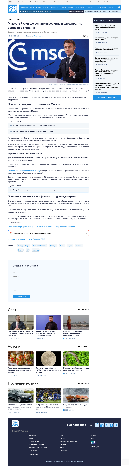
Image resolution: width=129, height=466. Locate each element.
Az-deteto (86, 1)
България (24, 7)
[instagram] (111, 425)
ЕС (28, 250)
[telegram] (116, 425)
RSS (92, 438)
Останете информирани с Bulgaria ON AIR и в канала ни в (42, 227)
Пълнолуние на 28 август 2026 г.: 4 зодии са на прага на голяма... (48, 370)
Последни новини (76, 11)
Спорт (45, 7)
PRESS (62, 438)
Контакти (32, 435)
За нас (31, 438)
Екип (61, 435)
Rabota (80, 1)
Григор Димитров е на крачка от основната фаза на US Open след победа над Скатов (106, 72)
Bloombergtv (25, 1)
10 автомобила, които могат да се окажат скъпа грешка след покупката (20, 407)
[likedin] (102, 425)
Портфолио (33, 450)
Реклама (63, 444)
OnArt (93, 442)
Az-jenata (50, 1)
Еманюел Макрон (39, 246)
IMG (10, 1)
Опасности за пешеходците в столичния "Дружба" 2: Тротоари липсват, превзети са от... (107, 86)
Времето (117, 11)
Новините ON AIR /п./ (43, 11)
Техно (63, 7)
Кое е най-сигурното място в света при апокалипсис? (106, 49)
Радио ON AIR (105, 11)
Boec (108, 1)
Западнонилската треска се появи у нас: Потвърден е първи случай (106, 60)
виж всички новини (107, 97)
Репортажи (79, 7)
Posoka (104, 1)
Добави (21, 296)
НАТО (20, 250)
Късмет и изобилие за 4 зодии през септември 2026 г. (76, 369)
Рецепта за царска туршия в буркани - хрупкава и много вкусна (20, 370)
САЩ (62, 246)
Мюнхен (36, 250)
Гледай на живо (26, 11)
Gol (40, 1)
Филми (93, 435)
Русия (70, 246)
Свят (32, 7)
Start (99, 1)
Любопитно (54, 7)
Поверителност (34, 441)
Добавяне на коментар (25, 265)
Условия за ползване (36, 444)
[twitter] (107, 425)
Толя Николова (39, 36)
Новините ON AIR (92, 11)
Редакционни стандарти (38, 447)
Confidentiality (34, 454)
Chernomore (93, 1)
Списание (63, 450)
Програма (102, 7)
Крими (38, 7)
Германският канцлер (24, 171)
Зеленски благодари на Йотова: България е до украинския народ (45, 333)
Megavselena (114, 1)
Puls (55, 1)
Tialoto (44, 1)
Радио (62, 447)
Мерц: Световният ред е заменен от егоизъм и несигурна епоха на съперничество (44, 190)
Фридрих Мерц (23, 246)
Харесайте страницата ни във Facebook (26, 239)
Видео (70, 7)
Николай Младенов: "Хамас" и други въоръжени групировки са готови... (20, 333)
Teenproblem (61, 1)
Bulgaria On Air (34, 1)
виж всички (81, 310)
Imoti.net (75, 1)
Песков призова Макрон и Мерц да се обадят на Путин (33, 125)
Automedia (68, 1)
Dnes (19, 1)
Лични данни (95, 446)
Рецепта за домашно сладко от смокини (106, 39)
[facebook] (97, 425)
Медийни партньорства (68, 441)
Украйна (79, 246)
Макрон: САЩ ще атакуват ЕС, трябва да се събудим (33, 131)
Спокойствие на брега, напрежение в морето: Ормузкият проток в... (72, 333)
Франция (53, 246)
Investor (15, 1)
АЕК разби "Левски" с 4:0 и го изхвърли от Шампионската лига (107, 27)
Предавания (91, 7)
